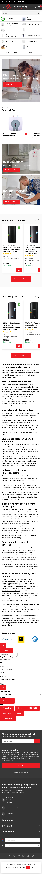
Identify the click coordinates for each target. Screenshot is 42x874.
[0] (39, 7)
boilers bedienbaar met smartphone (15, 514)
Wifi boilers (4, 666)
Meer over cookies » (21, 870)
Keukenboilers (5, 660)
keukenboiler (16, 588)
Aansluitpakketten (6, 670)
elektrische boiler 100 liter (11, 591)
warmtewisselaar (8, 526)
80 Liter (2, 673)
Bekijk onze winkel (21, 772)
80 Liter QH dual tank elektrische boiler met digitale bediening (12, 249)
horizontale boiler (8, 478)
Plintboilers (4, 663)
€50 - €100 (33, 708)
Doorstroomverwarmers (8, 680)
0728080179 (10, 814)
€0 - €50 (20, 708)
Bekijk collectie (19, 279)
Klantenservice (21, 765)
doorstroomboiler (7, 533)
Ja (27, 867)
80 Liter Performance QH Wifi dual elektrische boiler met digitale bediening (12, 326)
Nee (33, 867)
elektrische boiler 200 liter (29, 456)
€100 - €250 (7, 713)
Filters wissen (8, 718)
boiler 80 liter (6, 456)
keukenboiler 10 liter (9, 430)
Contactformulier (12, 808)
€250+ (19, 713)
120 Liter (3, 676)
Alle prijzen (7, 708)
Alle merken (7, 701)
